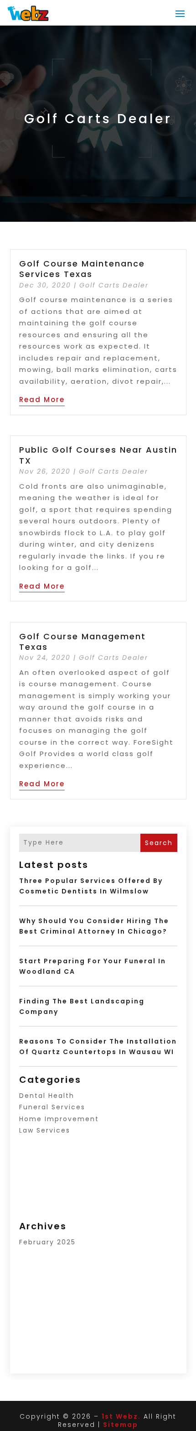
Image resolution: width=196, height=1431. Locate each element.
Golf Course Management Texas (82, 642)
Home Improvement (59, 1118)
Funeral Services (52, 1107)
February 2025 (47, 1242)
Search (159, 842)
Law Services (44, 1130)
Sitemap (120, 1424)
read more (42, 399)
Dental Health (46, 1095)
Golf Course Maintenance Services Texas (82, 269)
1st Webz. (121, 1416)
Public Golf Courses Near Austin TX (98, 455)
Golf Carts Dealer (114, 285)
